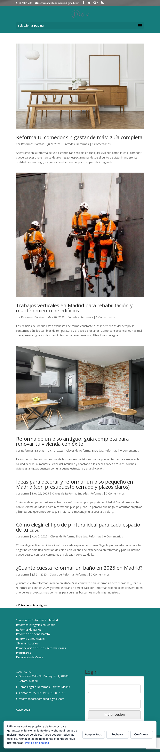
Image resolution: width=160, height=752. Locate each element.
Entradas (69, 144)
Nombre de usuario (100, 681)
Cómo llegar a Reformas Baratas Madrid (44, 687)
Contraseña (95, 697)
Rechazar (117, 734)
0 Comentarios (101, 144)
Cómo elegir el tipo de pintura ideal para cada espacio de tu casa (78, 527)
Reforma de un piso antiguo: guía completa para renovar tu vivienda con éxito (72, 441)
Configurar (141, 734)
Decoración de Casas (29, 657)
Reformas (82, 144)
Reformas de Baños (28, 629)
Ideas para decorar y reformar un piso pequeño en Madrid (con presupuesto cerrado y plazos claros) (74, 484)
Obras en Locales (27, 643)
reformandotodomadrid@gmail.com (41, 699)
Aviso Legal (23, 709)
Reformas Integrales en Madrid (35, 625)
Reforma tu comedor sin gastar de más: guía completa (79, 137)
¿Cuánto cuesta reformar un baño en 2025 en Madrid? (79, 567)
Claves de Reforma (78, 450)
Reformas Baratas (32, 144)
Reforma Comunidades (30, 639)
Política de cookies (37, 742)
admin (25, 493)
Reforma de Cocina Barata (33, 634)
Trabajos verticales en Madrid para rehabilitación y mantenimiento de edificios (74, 308)
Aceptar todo (93, 734)
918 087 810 (57, 693)
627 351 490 (39, 693)
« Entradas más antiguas (31, 605)
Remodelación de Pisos (31, 648)
